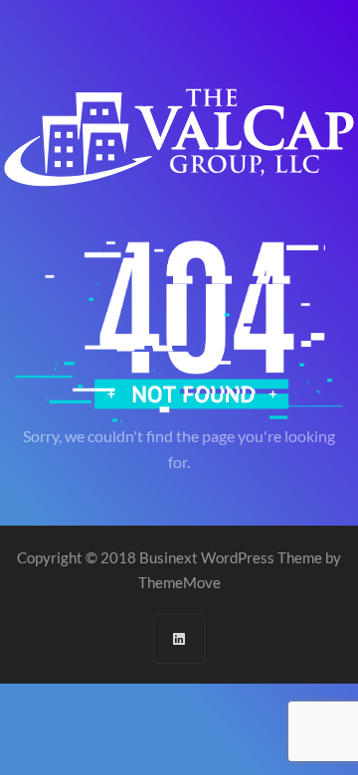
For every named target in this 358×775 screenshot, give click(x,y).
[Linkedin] (179, 639)
